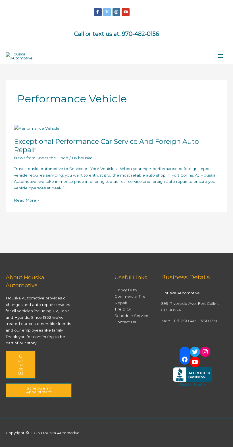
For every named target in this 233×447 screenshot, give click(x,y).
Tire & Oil (123, 309)
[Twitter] (195, 352)
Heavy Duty (126, 289)
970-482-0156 (140, 33)
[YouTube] (195, 362)
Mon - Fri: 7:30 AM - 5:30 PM (189, 320)
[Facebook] (185, 359)
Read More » (26, 199)
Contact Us (20, 364)
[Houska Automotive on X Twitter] (107, 12)
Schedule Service (131, 315)
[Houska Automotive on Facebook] (97, 12)
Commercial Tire (130, 296)
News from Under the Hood (41, 158)
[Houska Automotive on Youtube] (125, 12)
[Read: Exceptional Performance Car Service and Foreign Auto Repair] (36, 127)
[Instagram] (205, 352)
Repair (121, 303)
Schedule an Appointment (39, 390)
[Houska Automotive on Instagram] (116, 12)
